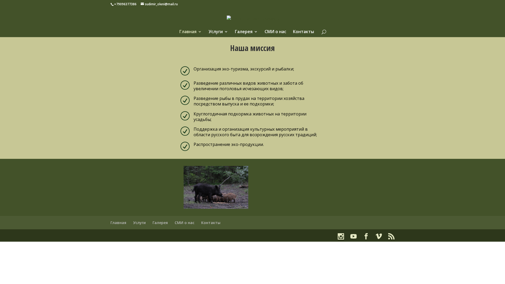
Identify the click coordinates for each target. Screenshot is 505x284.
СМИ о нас (275, 32)
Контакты (303, 32)
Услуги (216, 32)
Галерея (243, 32)
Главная (187, 32)
